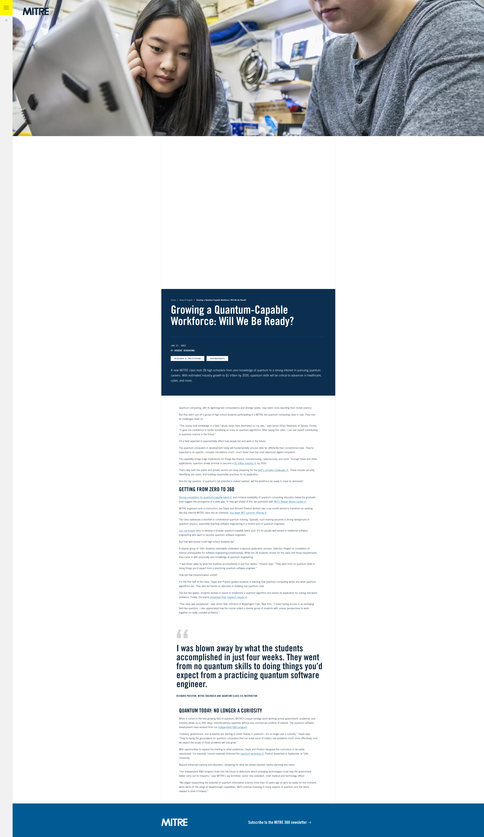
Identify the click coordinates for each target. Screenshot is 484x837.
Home (173, 300)
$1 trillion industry (243, 463)
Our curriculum (187, 530)
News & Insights (186, 300)
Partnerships (217, 358)
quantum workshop (250, 753)
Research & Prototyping (187, 358)
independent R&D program (232, 727)
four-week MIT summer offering (247, 512)
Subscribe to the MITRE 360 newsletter (278, 822)
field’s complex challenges (272, 470)
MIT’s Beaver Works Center (288, 501)
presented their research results (227, 597)
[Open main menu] (6, 7)
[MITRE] (36, 11)
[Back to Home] (204, 822)
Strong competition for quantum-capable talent (204, 497)
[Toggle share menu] (6, 20)
